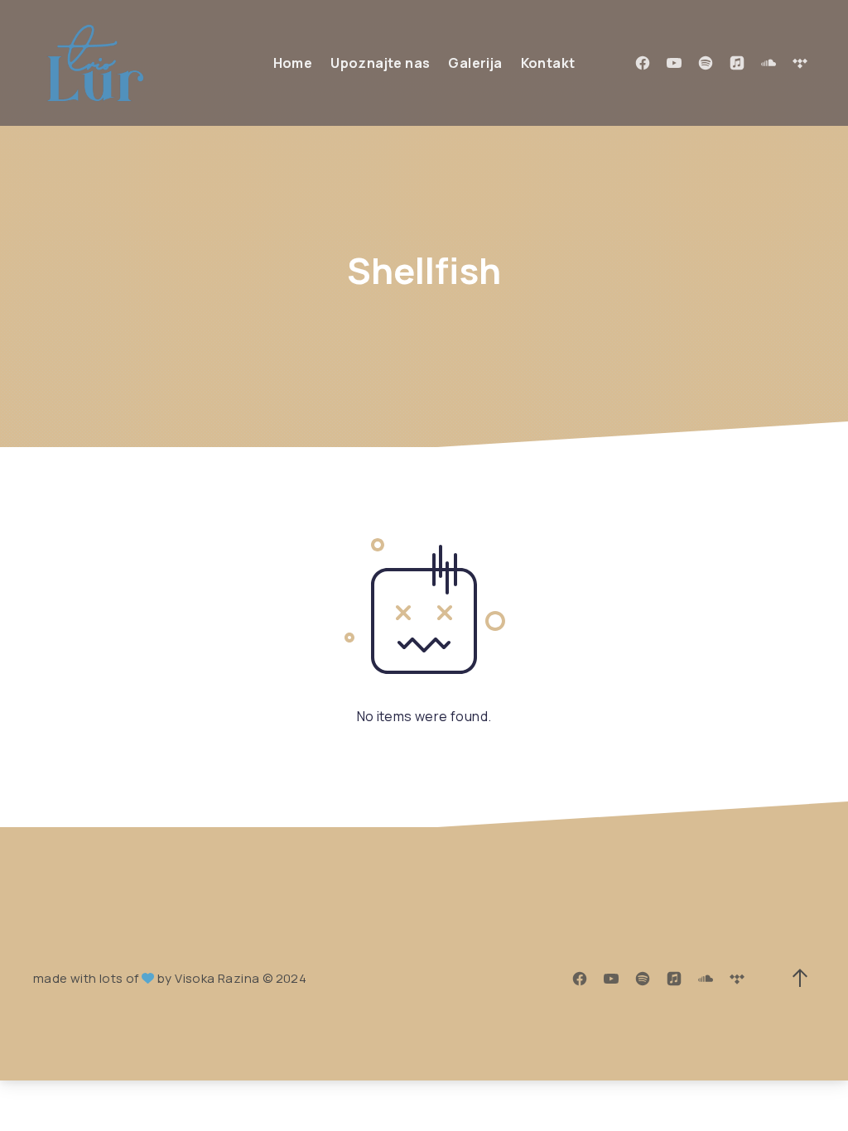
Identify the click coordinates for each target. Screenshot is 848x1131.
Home (293, 63)
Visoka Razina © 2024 (240, 978)
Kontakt (548, 63)
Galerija (475, 63)
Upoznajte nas (380, 63)
